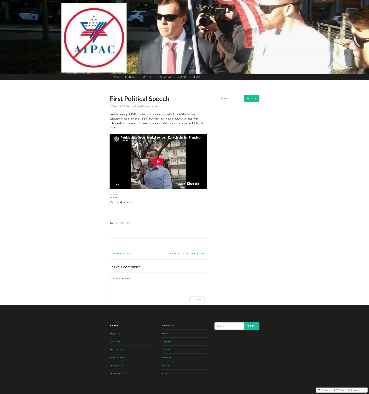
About (196, 77)
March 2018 (116, 349)
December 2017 (118, 373)
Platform (130, 77)
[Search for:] (238, 98)
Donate (182, 77)
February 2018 (117, 357)
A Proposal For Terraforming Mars (188, 253)
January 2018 (116, 365)
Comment (197, 299)
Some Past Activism (121, 253)
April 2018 (115, 341)
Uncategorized (123, 222)
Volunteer (165, 77)
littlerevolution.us (146, 106)
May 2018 (115, 333)
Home (116, 77)
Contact (148, 77)
